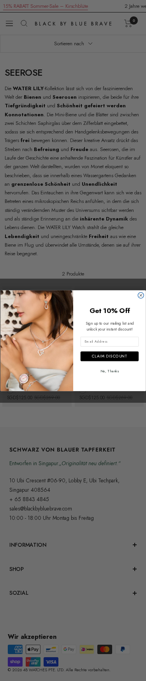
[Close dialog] (141, 295)
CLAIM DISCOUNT (109, 356)
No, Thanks (109, 370)
